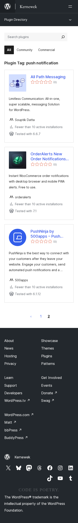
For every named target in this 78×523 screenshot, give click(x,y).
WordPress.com (19, 415)
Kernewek (22, 457)
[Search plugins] (63, 37)
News (8, 348)
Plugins (46, 356)
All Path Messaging (48, 77)
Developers (13, 393)
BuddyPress (16, 438)
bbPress (13, 430)
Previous (31, 316)
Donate (49, 393)
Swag (47, 400)
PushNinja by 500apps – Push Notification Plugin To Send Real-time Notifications (48, 234)
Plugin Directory (15, 19)
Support (10, 385)
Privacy (10, 363)
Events (46, 385)
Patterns (48, 363)
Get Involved (51, 377)
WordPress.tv (17, 400)
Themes (47, 348)
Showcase (49, 341)
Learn (8, 377)
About (9, 341)
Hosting (10, 356)
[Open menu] (71, 6)
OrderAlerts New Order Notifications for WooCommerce (48, 157)
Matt (10, 422)
